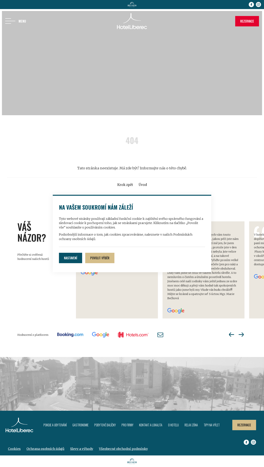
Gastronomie (80, 425)
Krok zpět (125, 185)
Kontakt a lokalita (150, 425)
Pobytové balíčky (105, 425)
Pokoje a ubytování (55, 425)
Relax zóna (191, 425)
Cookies (14, 449)
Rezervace (247, 21)
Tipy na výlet (212, 425)
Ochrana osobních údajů (45, 449)
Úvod (143, 185)
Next (241, 334)
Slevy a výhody (81, 449)
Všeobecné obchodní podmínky (123, 449)
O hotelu (173, 425)
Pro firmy (127, 425)
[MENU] (10, 21)
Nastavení (70, 258)
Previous (231, 334)
